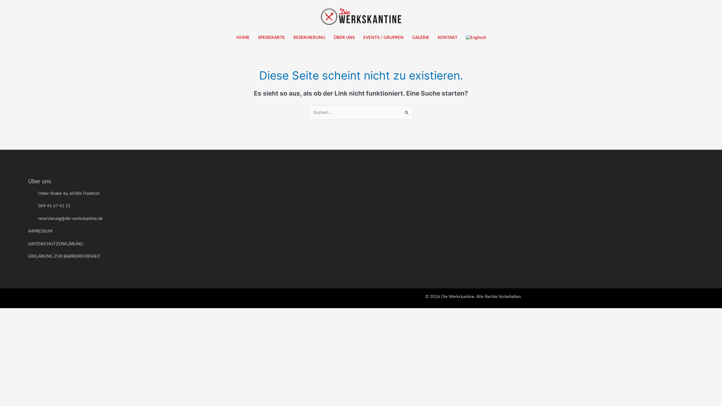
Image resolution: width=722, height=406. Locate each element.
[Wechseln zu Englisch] (476, 37)
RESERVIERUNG (309, 38)
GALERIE (420, 38)
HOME (243, 38)
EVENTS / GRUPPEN (383, 38)
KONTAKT (447, 38)
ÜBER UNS (344, 38)
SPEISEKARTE (271, 38)
